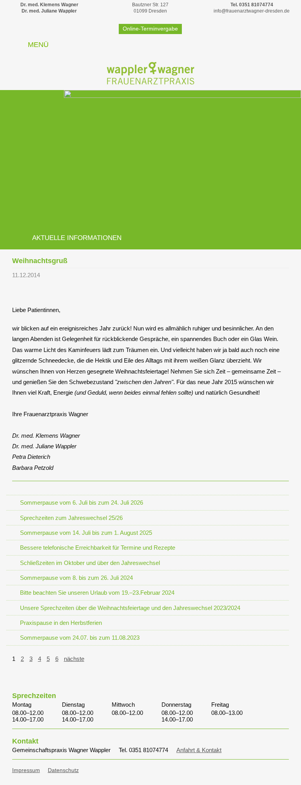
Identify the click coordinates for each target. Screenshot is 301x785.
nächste (74, 658)
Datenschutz (63, 770)
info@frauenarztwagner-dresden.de (252, 11)
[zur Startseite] (150, 73)
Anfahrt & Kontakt (198, 750)
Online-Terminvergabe (150, 28)
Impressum (26, 770)
